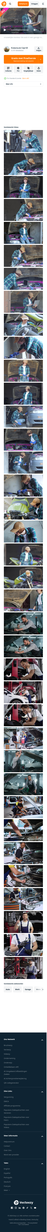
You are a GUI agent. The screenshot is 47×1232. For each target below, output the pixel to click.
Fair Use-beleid (22, 1223)
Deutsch (7, 1181)
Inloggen (34, 4)
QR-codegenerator (11, 1082)
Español (7, 1172)
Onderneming (9, 1057)
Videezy (7, 1053)
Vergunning (8, 1096)
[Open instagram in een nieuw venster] (15, 1207)
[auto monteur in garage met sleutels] (23, 921)
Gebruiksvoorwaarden (17, 1222)
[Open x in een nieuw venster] (30, 1207)
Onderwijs (8, 1061)
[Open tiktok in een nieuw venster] (26, 1207)
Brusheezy (8, 1044)
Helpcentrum (9, 1140)
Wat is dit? (25, 78)
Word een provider (11, 1153)
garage (28, 988)
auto (8, 988)
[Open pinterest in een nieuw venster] (23, 1207)
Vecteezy (7, 1048)
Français (7, 1185)
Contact (7, 1145)
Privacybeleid (31, 1222)
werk (17, 988)
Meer (6, 1189)
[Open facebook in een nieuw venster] (11, 1207)
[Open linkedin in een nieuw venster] (19, 1207)
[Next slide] (37, 988)
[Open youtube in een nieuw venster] (34, 1207)
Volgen (38, 50)
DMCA (6, 1100)
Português (8, 1176)
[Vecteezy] (3, 3)
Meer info (9, 83)
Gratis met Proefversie (23, 59)
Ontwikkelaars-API (11, 1066)
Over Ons (7, 1149)
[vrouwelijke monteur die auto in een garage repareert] (23, 140)
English (7, 1168)
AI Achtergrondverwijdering (15, 1077)
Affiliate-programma (12, 1105)
